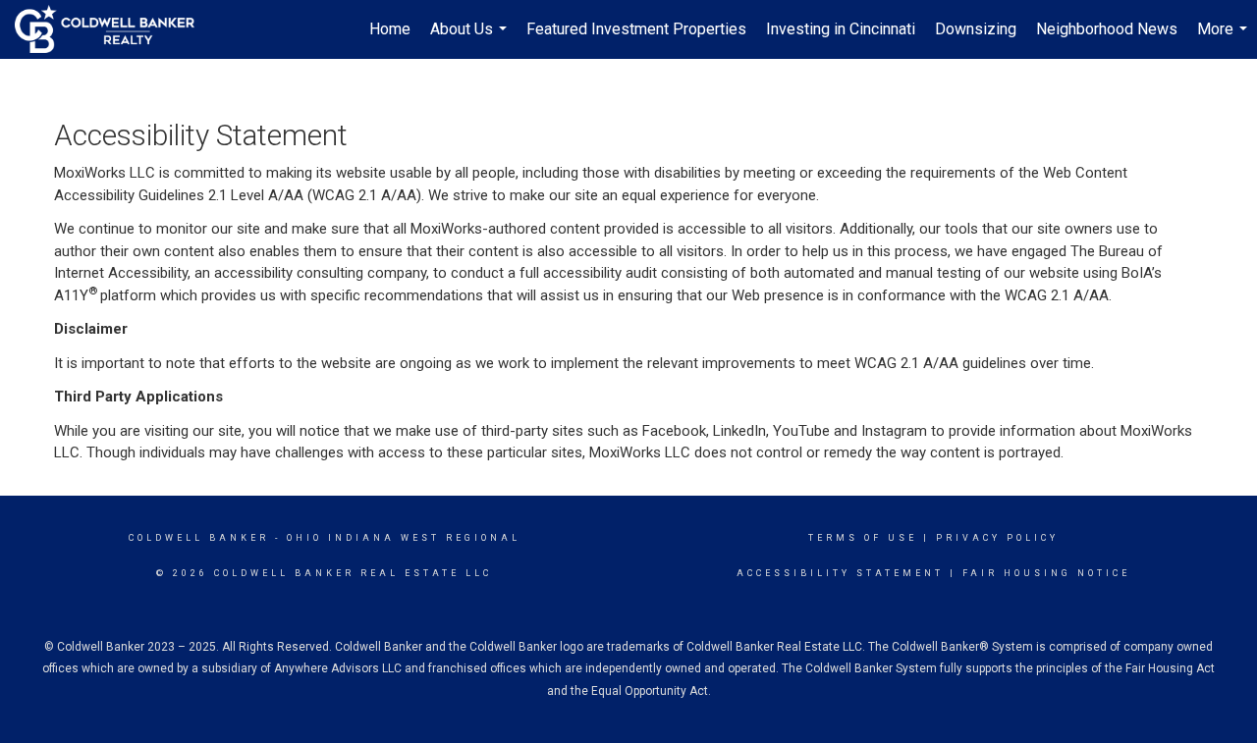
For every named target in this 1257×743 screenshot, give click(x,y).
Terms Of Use (862, 538)
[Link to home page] (114, 29)
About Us (471, 39)
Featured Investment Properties (636, 29)
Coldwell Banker (199, 538)
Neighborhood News (1106, 29)
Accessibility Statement (840, 573)
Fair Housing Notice (1046, 573)
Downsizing (975, 29)
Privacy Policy (997, 538)
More (1224, 39)
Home (389, 29)
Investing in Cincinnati (840, 29)
